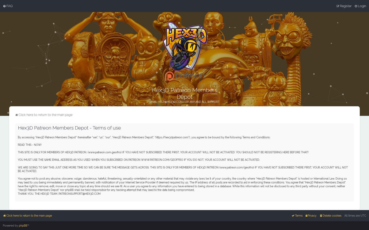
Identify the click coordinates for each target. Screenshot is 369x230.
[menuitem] (8, 6)
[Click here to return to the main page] (184, 51)
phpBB (23, 225)
